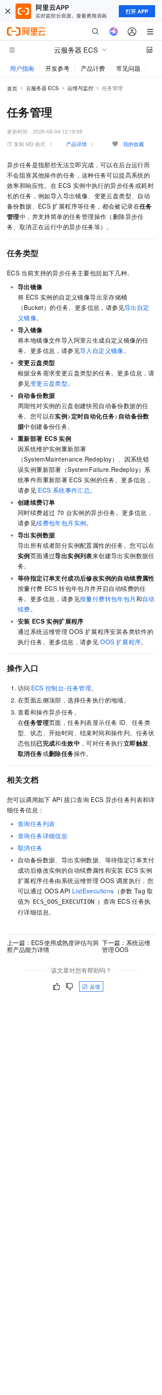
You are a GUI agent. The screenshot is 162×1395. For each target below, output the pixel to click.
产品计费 (93, 68)
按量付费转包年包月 (108, 598)
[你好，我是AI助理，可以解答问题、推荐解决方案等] (114, 31)
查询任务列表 (36, 823)
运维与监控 (80, 87)
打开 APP (137, 11)
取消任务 (30, 847)
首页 (12, 88)
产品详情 (76, 143)
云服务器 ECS (42, 87)
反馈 (95, 986)
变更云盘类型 (48, 383)
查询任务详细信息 (42, 835)
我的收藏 (133, 143)
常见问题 (128, 68)
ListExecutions (93, 890)
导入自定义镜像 (102, 350)
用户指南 (22, 68)
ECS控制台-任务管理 (61, 687)
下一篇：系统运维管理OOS (126, 946)
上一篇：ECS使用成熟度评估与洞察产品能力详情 (52, 946)
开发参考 (57, 68)
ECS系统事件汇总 (64, 490)
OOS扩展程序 (120, 641)
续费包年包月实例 (61, 522)
